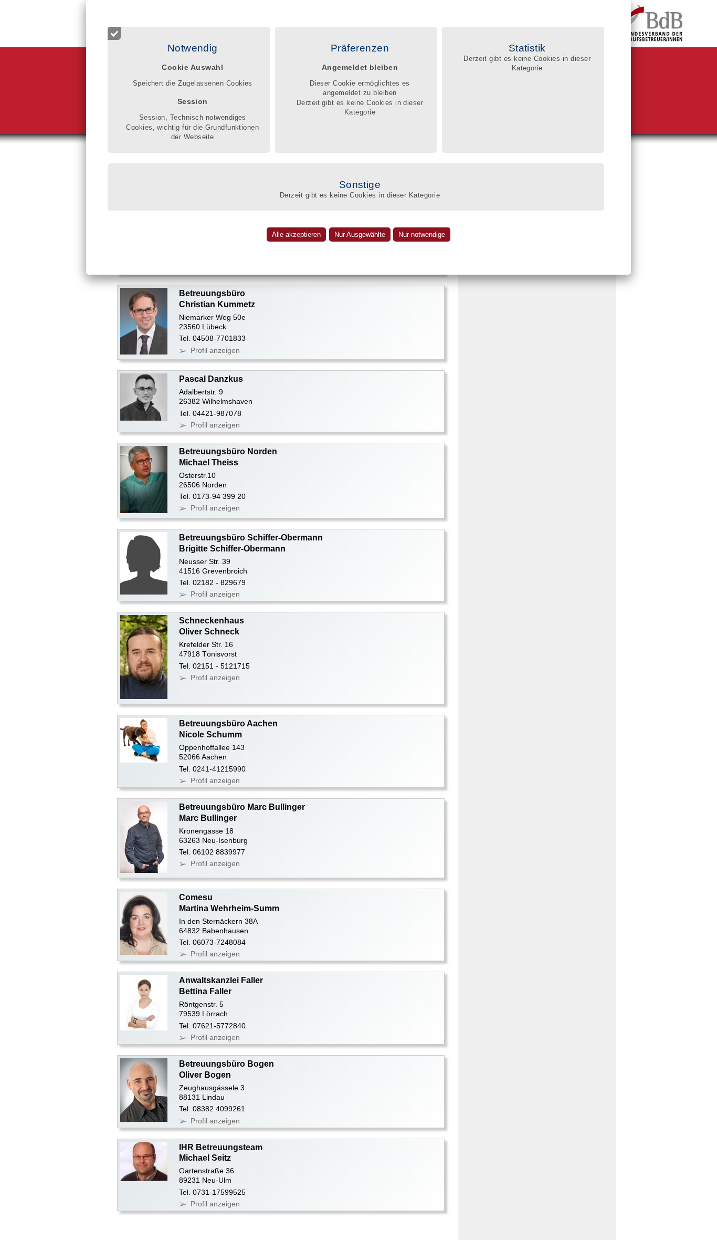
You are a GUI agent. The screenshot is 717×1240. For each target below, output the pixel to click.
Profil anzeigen (215, 350)
